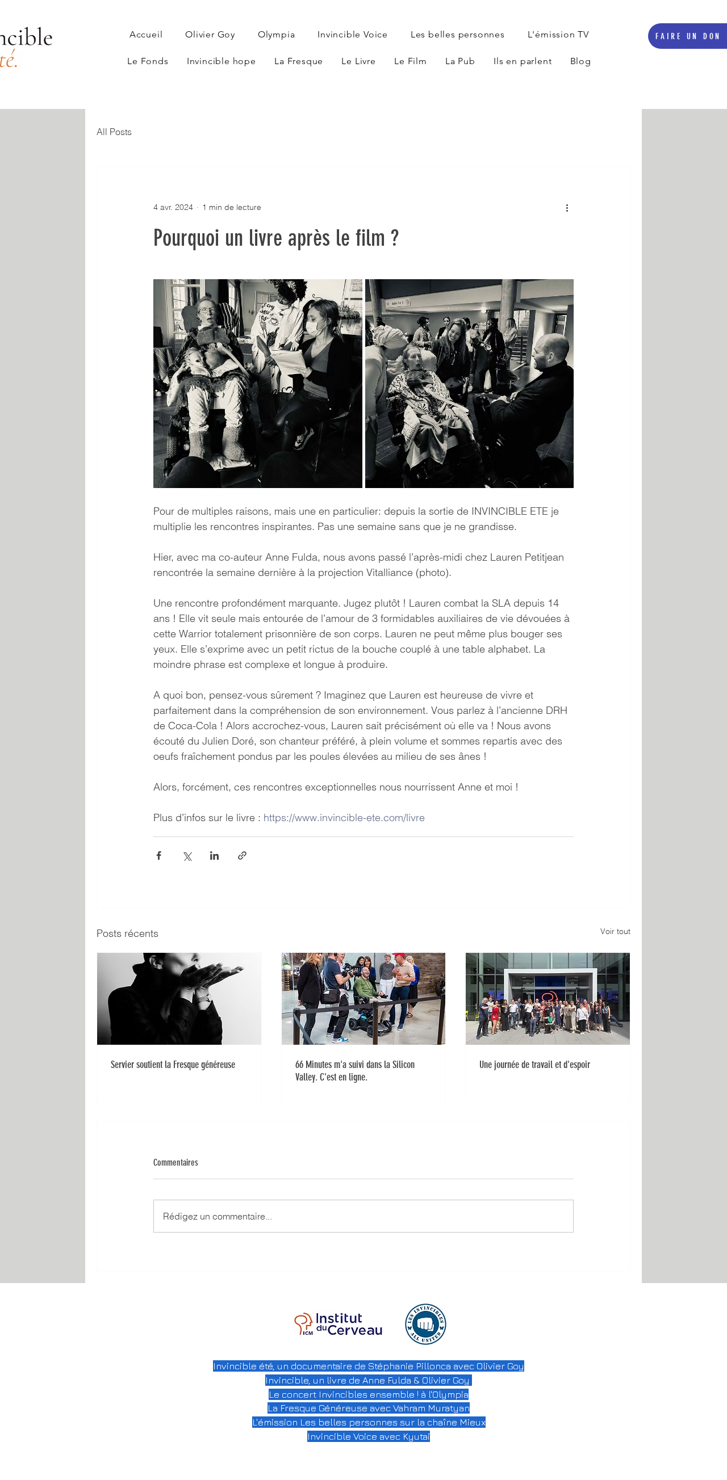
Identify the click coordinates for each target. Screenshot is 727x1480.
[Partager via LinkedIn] (214, 855)
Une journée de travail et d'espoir (534, 1064)
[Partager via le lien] (242, 855)
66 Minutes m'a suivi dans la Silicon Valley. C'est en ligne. (355, 1070)
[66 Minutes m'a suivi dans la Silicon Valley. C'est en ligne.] (364, 999)
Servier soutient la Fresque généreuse (173, 1064)
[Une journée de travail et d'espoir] (548, 999)
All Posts (114, 131)
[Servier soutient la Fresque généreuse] (179, 999)
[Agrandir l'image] (257, 383)
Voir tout (615, 931)
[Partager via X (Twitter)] (186, 855)
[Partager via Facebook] (158, 855)
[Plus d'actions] (567, 207)
